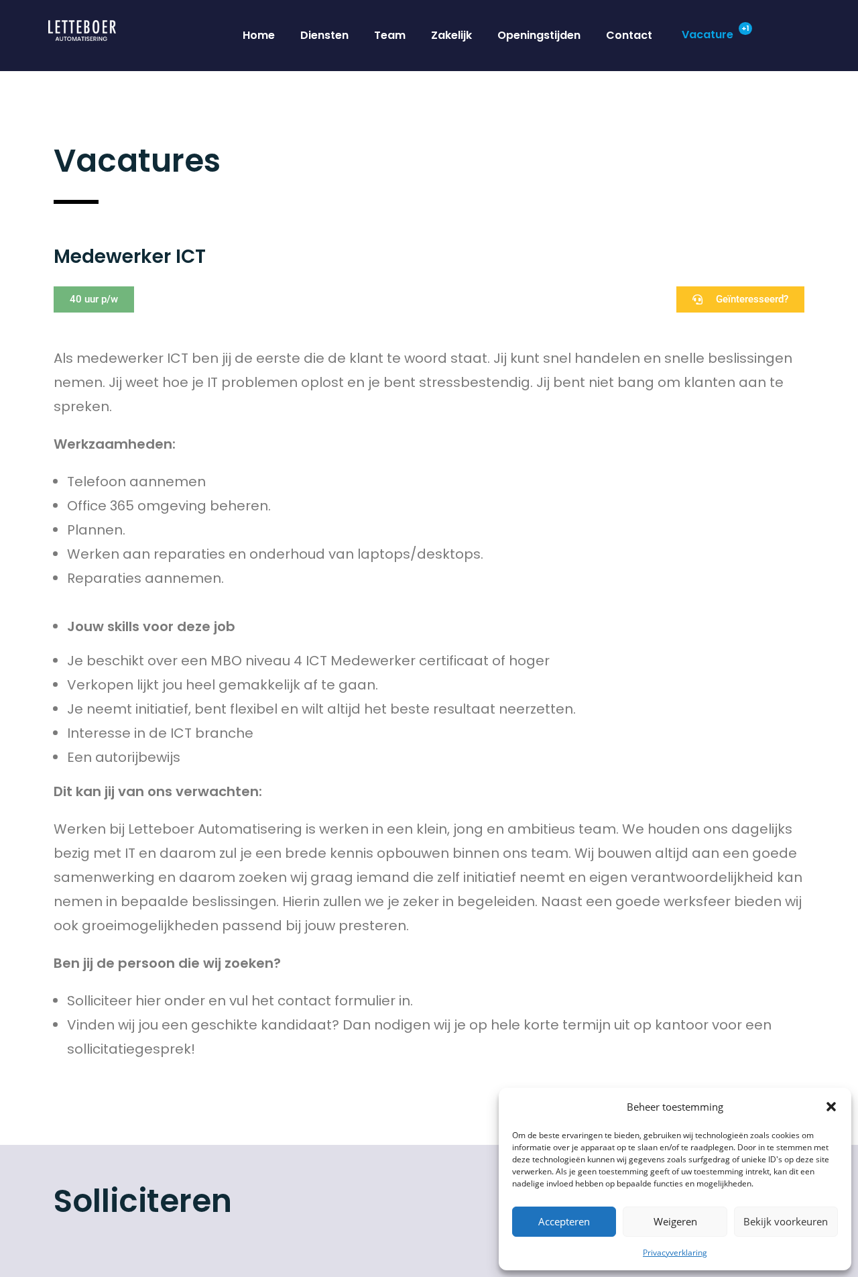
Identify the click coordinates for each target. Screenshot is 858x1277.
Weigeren (675, 1221)
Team (390, 35)
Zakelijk (451, 35)
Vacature (707, 34)
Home (259, 35)
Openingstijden (538, 35)
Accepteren (564, 1221)
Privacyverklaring (675, 1252)
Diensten (324, 35)
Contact (629, 35)
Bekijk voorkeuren (785, 1221)
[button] (831, 1106)
